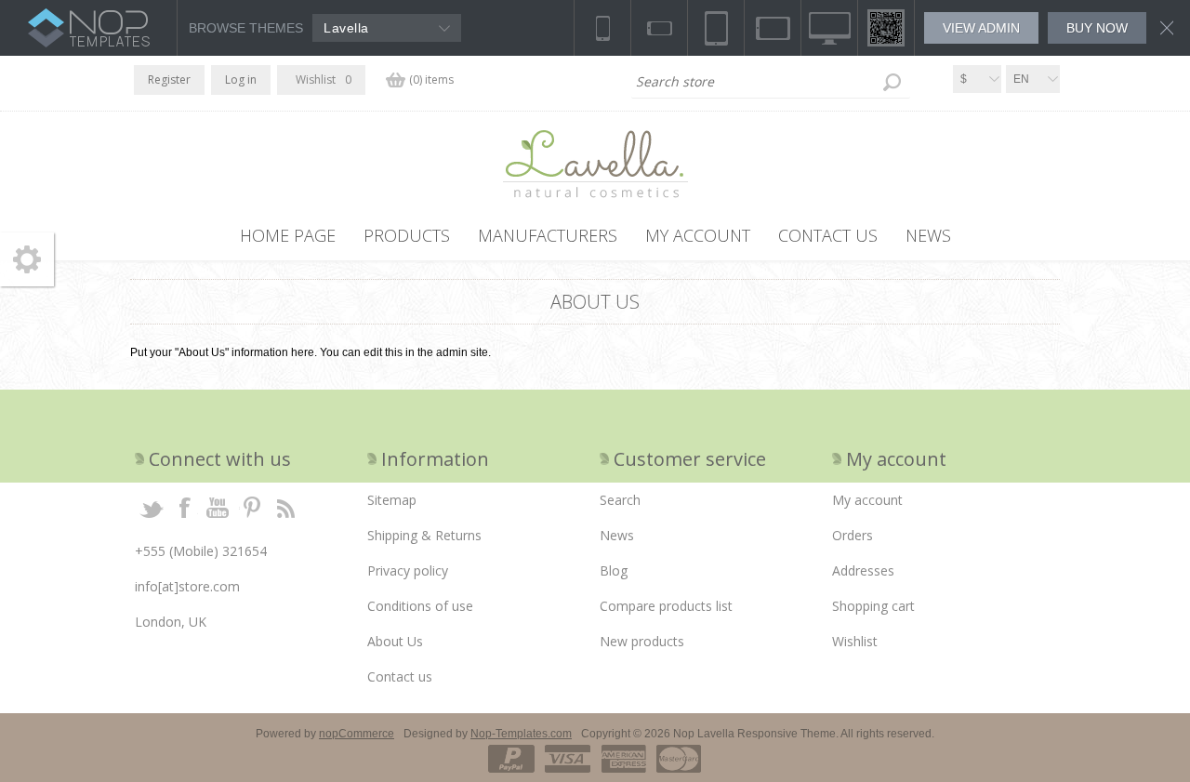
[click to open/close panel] (27, 259)
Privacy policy (407, 570)
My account (867, 500)
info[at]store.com (187, 586)
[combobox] (770, 82)
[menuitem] (478, 500)
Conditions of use (420, 606)
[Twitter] (152, 507)
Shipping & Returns (424, 535)
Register (169, 79)
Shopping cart (873, 606)
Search (891, 82)
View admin (981, 27)
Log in (241, 79)
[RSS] (285, 507)
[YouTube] (218, 507)
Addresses (863, 570)
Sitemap (391, 500)
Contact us (399, 676)
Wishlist (855, 641)
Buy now (1097, 27)
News (617, 535)
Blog (614, 570)
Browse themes (246, 27)
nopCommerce (356, 733)
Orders (852, 535)
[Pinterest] (252, 507)
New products (642, 641)
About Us (395, 641)
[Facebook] (185, 507)
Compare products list (666, 606)
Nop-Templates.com (521, 733)
